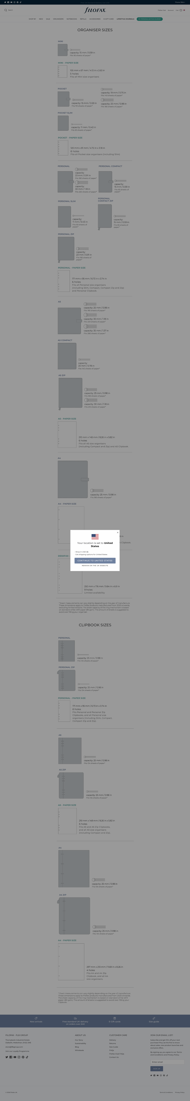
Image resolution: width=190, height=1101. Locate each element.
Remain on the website (95, 566)
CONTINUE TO (95, 560)
